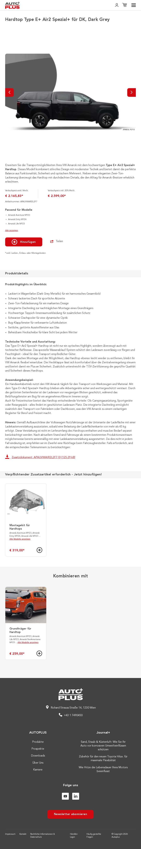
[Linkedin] (75, 796)
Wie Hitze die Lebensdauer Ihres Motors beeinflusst (103, 769)
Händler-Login (74, 835)
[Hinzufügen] (39, 550)
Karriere (37, 769)
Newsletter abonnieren (70, 814)
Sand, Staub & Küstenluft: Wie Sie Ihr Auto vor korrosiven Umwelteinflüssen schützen (103, 746)
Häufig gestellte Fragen (93, 835)
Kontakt (22, 834)
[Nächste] (131, 92)
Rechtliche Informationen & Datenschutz (42, 835)
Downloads (38, 755)
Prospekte (37, 749)
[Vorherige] (9, 92)
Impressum (10, 834)
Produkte (38, 742)
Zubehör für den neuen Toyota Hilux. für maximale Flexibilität (103, 758)
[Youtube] (65, 796)
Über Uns (37, 763)
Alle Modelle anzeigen (19, 539)
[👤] (117, 5)
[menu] (133, 5)
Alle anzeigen (11, 230)
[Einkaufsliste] (124, 5)
